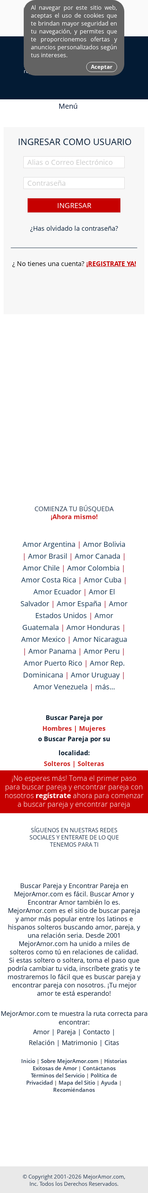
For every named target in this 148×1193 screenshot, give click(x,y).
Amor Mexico (43, 639)
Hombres (57, 728)
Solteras (91, 763)
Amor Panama (52, 651)
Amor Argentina (49, 544)
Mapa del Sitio (77, 1082)
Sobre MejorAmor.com (69, 1060)
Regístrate (53, 795)
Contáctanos (99, 1068)
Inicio (28, 1060)
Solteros (57, 763)
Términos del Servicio (58, 1075)
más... (105, 687)
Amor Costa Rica (48, 580)
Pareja (66, 1031)
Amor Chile (41, 568)
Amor (41, 1031)
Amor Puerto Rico (53, 663)
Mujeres (92, 728)
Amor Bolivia (104, 544)
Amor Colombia (93, 568)
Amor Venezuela (60, 687)
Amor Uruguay (95, 675)
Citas (112, 1042)
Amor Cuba (102, 580)
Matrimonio (79, 1042)
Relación (42, 1042)
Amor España (79, 603)
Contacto (96, 1031)
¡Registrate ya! (111, 263)
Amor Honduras (93, 627)
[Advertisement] (74, 395)
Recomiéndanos (74, 1089)
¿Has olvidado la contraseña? (74, 228)
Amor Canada (97, 556)
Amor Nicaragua (100, 639)
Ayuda (109, 1082)
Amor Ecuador (57, 591)
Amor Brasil (47, 556)
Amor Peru (102, 651)
